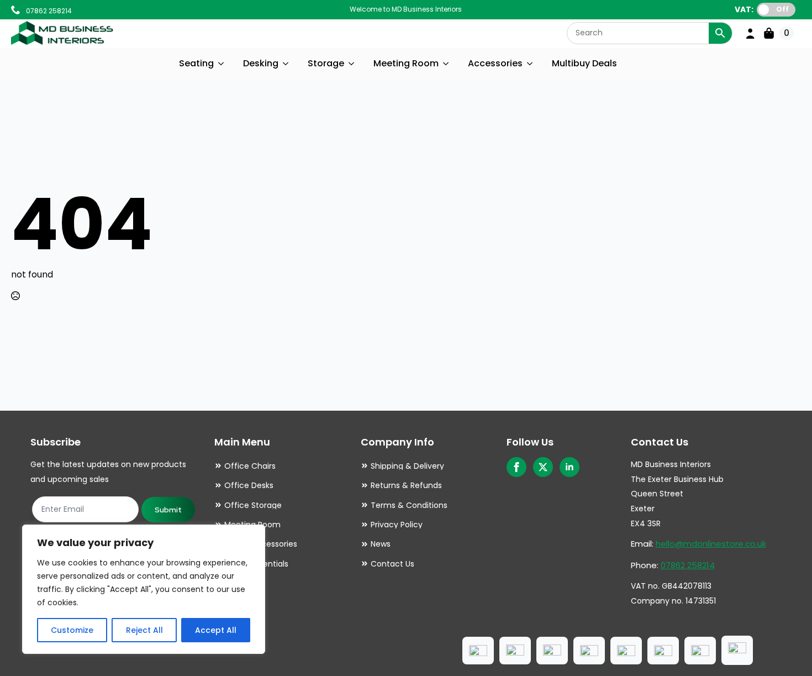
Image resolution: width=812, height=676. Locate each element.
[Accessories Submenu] (530, 63)
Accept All (215, 630)
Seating (196, 63)
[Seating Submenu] (221, 63)
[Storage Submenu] (352, 63)
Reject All (144, 630)
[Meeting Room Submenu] (446, 63)
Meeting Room (406, 63)
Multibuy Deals (584, 63)
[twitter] (543, 467)
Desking (260, 63)
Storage (326, 63)
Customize (72, 630)
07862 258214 (688, 565)
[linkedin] (569, 467)
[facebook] (516, 467)
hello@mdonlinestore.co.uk (711, 543)
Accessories (495, 63)
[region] (143, 589)
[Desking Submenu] (286, 63)
